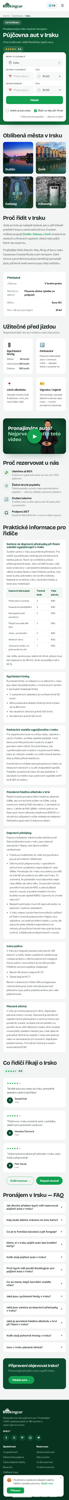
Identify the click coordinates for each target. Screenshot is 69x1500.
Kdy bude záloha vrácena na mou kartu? (34, 1220)
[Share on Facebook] (6, 1437)
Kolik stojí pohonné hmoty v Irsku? (34, 1335)
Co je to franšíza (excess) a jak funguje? (34, 1231)
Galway (37, 234)
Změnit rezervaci (45, 1467)
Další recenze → (20, 1180)
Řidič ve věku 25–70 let (50, 110)
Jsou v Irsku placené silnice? (34, 1347)
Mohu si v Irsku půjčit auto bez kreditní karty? (34, 1244)
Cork (48, 234)
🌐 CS (52, 5)
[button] (10, 62)
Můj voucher (43, 1457)
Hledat (34, 100)
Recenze (7, 1467)
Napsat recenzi (49, 1180)
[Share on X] (14, 1437)
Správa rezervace (46, 1452)
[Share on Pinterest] (22, 1437)
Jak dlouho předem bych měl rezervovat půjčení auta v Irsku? (34, 1207)
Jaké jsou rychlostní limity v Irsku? (34, 1296)
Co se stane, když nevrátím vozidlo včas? (34, 1283)
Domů (6, 15)
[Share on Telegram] (38, 1437)
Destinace (17, 15)
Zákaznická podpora (13, 1457)
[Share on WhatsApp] (30, 1437)
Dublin (27, 234)
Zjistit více (47, 1483)
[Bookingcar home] (13, 5)
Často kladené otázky (14, 1462)
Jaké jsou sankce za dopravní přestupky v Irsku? (34, 1309)
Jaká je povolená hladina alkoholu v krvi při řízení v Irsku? (34, 1323)
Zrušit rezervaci (45, 1462)
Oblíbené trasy (10, 1472)
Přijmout (15, 1490)
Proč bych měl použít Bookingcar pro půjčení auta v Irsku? (34, 1270)
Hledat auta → (21, 1380)
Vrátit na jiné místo (20, 110)
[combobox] (36, 62)
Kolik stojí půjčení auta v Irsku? (34, 1257)
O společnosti (10, 1452)
